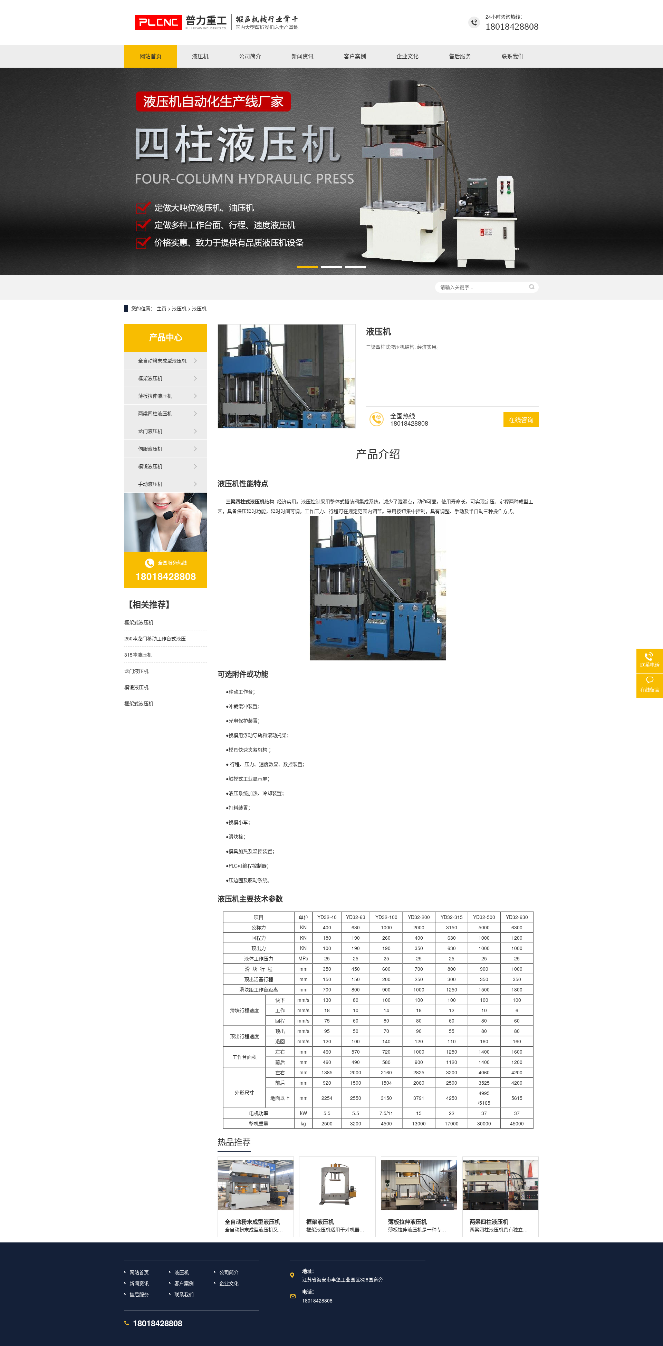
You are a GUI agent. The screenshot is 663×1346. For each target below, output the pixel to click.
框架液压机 (150, 378)
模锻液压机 (150, 466)
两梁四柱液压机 (155, 413)
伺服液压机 (150, 448)
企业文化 (229, 1283)
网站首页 (139, 1272)
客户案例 (184, 1283)
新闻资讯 (139, 1283)
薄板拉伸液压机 (155, 395)
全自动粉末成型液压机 (162, 360)
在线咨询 (521, 419)
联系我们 (184, 1294)
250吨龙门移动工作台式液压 (155, 638)
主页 (161, 308)
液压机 (179, 308)
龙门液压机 (150, 430)
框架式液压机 (138, 622)
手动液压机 (150, 483)
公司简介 (229, 1272)
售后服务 (139, 1294)
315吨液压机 (138, 654)
